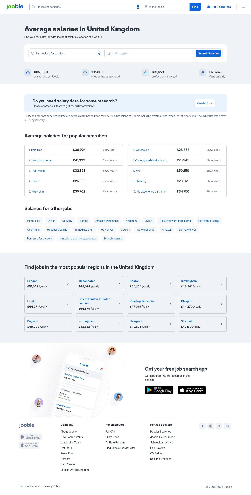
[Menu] (243, 7)
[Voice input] (138, 6)
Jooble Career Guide (162, 437)
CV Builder (156, 453)
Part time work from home (175, 220)
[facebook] (202, 426)
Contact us (204, 103)
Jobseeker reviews (161, 442)
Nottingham (86, 321)
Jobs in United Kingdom (75, 469)
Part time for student (39, 238)
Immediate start (84, 229)
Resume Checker (160, 459)
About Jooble (69, 431)
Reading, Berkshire (142, 301)
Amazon (167, 229)
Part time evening (208, 220)
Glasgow (187, 301)
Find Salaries (157, 448)
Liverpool (136, 321)
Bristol (134, 281)
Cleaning (141, 181)
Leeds (31, 301)
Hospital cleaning (57, 229)
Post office (38, 170)
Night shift (38, 191)
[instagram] (210, 426)
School (84, 220)
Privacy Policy (52, 486)
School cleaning (112, 238)
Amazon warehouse (107, 220)
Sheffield (187, 321)
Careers (65, 459)
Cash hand (33, 229)
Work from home (42, 160)
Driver (51, 220)
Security (67, 220)
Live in (148, 220)
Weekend (131, 220)
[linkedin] (227, 426)
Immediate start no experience (78, 238)
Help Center (68, 464)
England (32, 321)
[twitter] (219, 426)
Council (125, 229)
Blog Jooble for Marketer (120, 448)
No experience (146, 229)
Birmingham (189, 281)
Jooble (228, 487)
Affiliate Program (116, 442)
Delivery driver (187, 229)
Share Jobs (112, 437)
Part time (36, 150)
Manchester (87, 281)
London (32, 281)
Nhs (138, 170)
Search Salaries (208, 53)
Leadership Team (71, 442)
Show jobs (108, 149)
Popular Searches (160, 431)
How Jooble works (72, 437)
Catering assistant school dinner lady (157, 160)
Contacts (66, 448)
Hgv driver (107, 229)
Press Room (68, 453)
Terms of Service (29, 486)
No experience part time (151, 191)
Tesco (35, 181)
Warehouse (142, 150)
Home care (33, 220)
